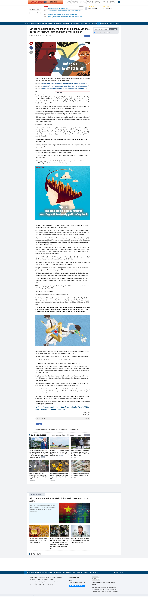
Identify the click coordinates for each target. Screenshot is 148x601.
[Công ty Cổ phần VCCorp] (105, 578)
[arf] (62, 420)
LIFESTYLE (103, 23)
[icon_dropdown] (119, 2)
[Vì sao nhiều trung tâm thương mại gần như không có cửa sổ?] (80, 466)
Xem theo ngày (56, 435)
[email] (31, 52)
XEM (87, 435)
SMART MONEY (66, 23)
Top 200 (121, 572)
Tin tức (104, 32)
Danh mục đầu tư (36, 12)
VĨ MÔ (82, 23)
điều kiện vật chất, (55, 429)
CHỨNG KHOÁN (35, 23)
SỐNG (99, 23)
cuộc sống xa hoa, (65, 429)
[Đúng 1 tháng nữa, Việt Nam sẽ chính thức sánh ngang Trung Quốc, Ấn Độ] (74, 513)
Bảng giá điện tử (35, 9)
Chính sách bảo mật (34, 595)
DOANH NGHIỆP (51, 23)
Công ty (97, 32)
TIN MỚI (59, 93)
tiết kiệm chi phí (74, 429)
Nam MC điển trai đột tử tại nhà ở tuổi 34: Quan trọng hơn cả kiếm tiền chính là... (63, 88)
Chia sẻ (87, 36)
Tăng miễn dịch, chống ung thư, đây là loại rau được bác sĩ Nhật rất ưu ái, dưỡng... (64, 83)
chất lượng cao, (46, 429)
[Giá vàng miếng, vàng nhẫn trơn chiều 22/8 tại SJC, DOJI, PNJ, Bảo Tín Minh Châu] (39, 531)
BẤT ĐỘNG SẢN (43, 23)
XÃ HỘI (28, 23)
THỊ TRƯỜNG (94, 23)
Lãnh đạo (111, 32)
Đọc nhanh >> (81, 6)
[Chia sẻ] (31, 48)
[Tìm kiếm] (113, 29)
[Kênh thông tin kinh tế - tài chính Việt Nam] (45, 2)
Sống (49, 35)
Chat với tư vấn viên (77, 585)
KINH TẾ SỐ (87, 23)
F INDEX (117, 23)
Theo (62, 418)
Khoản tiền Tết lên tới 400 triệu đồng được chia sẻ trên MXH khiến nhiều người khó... (64, 86)
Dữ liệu (112, 23)
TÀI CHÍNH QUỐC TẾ (75, 23)
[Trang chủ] (25, 23)
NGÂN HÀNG (59, 23)
